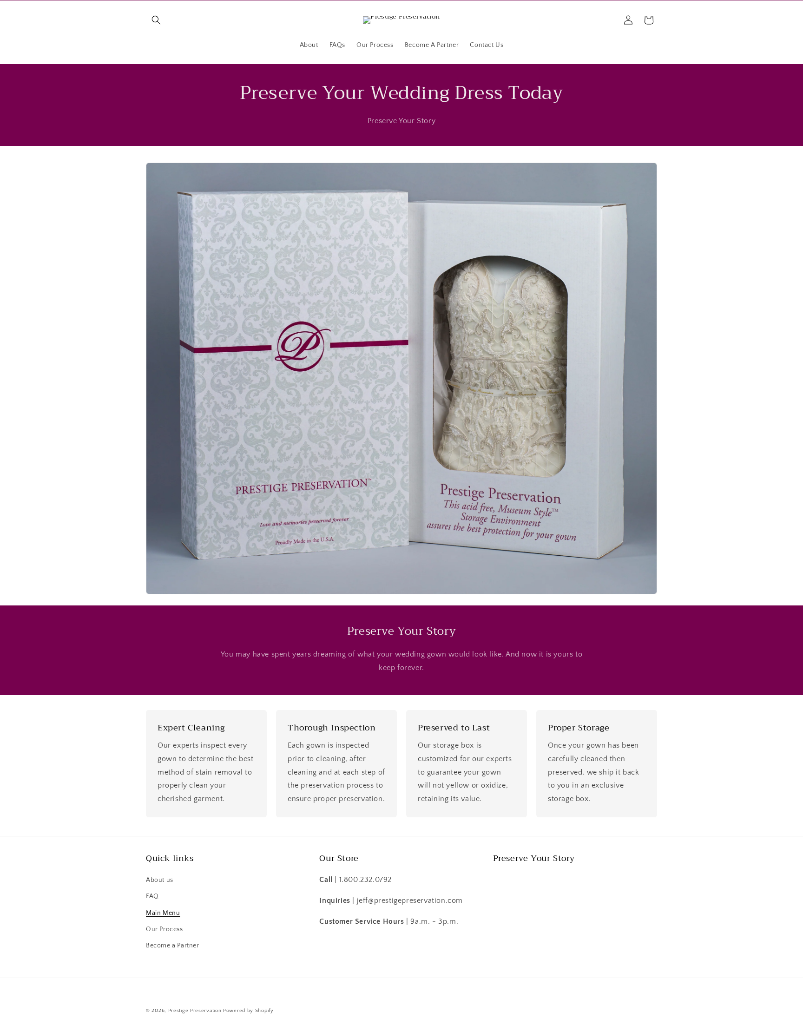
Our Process (164, 929)
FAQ (152, 897)
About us (159, 880)
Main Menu (163, 913)
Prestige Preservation (195, 1010)
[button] (156, 20)
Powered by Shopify (248, 1010)
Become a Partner (172, 945)
